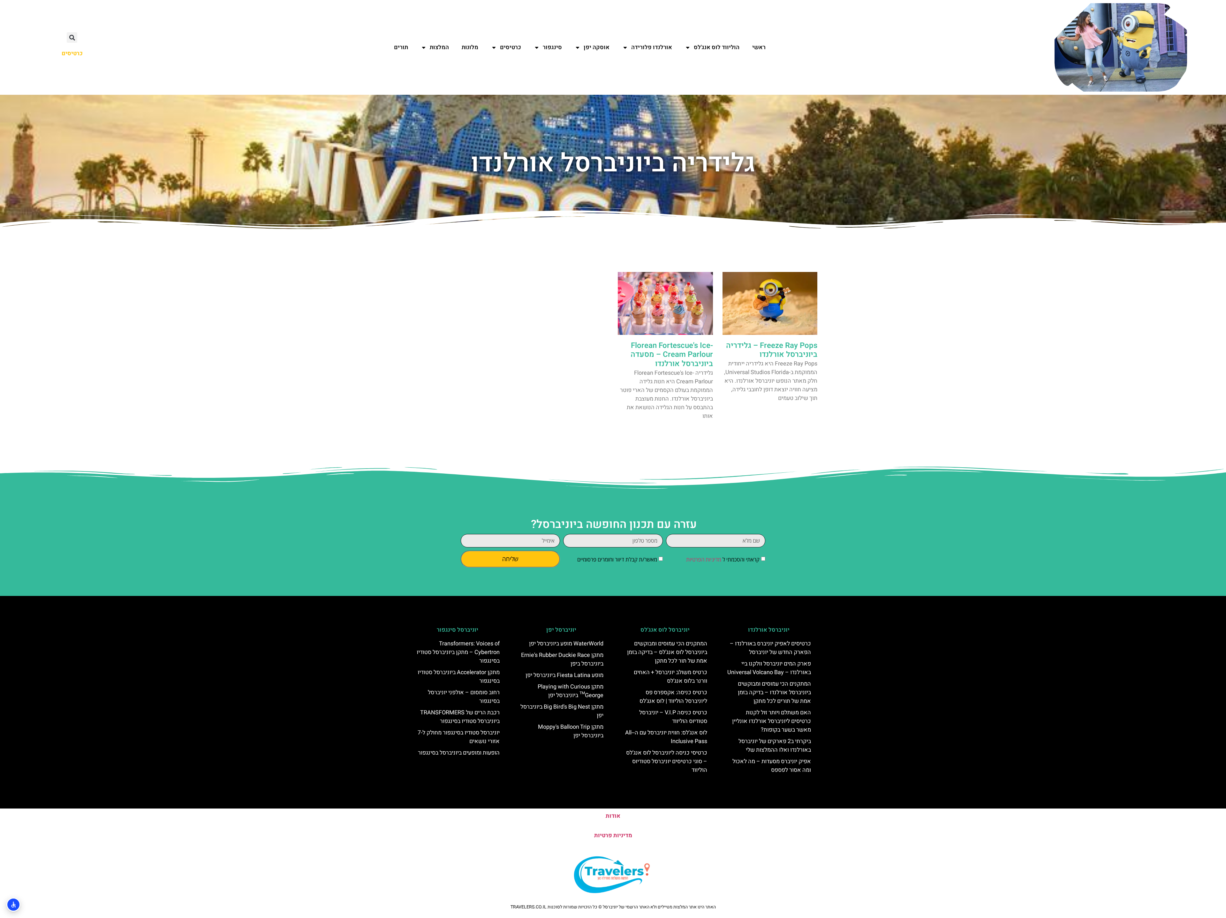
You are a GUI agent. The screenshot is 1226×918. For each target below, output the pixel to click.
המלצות (439, 47)
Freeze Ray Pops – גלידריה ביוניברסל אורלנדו (771, 350)
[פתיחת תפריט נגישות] (13, 905)
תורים (401, 47)
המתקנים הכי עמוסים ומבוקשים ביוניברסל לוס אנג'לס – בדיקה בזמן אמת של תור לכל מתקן (667, 652)
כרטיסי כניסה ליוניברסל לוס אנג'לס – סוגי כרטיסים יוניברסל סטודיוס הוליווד (666, 761)
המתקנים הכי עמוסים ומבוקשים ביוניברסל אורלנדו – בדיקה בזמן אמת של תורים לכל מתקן (774, 692)
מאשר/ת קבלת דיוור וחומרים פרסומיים (617, 559)
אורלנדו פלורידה (651, 47)
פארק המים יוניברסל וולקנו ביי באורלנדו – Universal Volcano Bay (769, 668)
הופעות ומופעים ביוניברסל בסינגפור (459, 753)
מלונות (470, 47)
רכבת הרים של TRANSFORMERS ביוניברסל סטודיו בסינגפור (460, 717)
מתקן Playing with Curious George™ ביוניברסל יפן (570, 691)
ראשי (759, 47)
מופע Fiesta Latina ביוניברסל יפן (564, 675)
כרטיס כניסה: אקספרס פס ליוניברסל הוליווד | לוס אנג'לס (673, 696)
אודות (613, 816)
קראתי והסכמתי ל (723, 559)
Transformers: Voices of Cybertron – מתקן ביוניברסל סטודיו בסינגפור (458, 652)
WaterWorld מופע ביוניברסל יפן (566, 643)
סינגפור (552, 47)
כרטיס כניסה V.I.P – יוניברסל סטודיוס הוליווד (673, 717)
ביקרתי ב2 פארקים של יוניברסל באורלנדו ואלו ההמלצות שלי (774, 745)
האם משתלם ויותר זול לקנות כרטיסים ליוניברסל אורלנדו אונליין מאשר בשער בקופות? (771, 721)
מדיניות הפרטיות (703, 559)
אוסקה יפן (596, 47)
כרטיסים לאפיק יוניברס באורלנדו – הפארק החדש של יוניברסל (770, 648)
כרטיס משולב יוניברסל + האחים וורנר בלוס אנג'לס (670, 676)
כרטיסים (510, 47)
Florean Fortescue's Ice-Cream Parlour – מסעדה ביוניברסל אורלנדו (672, 355)
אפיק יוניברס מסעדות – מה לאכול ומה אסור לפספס (771, 765)
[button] (72, 37)
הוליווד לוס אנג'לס (716, 47)
